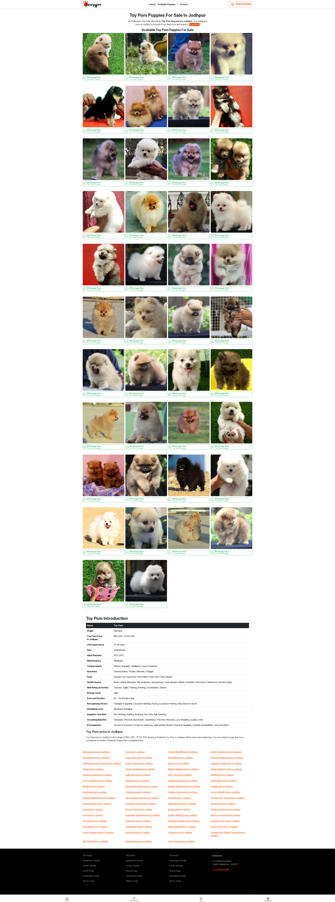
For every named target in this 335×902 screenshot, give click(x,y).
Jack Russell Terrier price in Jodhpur (142, 798)
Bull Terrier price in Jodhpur (95, 841)
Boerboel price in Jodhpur (95, 792)
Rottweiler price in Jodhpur (180, 757)
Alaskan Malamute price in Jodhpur (99, 798)
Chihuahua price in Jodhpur (138, 792)
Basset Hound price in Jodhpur (97, 775)
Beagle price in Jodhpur (94, 786)
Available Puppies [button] (167, 4)
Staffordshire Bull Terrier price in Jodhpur (102, 763)
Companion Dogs (91, 876)
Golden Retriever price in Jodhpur (226, 769)
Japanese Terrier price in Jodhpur (226, 763)
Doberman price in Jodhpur (138, 821)
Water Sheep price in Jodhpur (182, 826)
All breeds (87, 855)
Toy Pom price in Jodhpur (95, 821)
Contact (184, 4)
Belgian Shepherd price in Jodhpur (184, 786)
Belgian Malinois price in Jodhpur (183, 769)
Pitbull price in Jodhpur (93, 769)
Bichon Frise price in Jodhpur (139, 809)
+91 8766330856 (220, 869)
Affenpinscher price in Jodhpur (97, 803)
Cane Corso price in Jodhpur (181, 841)
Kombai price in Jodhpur (179, 809)
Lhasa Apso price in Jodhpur (138, 757)
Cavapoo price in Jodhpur (180, 832)
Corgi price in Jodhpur (93, 815)
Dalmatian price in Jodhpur (95, 826)
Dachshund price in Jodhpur (138, 841)
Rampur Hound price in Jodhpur (225, 815)
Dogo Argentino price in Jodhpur (98, 832)
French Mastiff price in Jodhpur (225, 792)
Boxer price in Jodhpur (178, 763)
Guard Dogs (88, 870)
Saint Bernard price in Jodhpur (182, 803)
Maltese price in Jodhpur (222, 775)
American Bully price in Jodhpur (225, 809)
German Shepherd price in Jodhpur (227, 757)
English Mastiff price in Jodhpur (182, 815)
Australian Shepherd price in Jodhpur (142, 815)
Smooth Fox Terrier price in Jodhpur (227, 798)
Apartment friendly (91, 860)
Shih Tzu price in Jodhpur (180, 775)
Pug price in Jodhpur (135, 752)
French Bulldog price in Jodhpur (97, 780)
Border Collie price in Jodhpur (139, 763)
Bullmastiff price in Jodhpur (138, 775)
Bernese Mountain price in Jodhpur (141, 786)
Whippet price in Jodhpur (179, 798)
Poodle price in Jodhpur (222, 786)
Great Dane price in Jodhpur (224, 780)
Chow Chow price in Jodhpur (224, 826)
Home (152, 4)
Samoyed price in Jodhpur (137, 832)
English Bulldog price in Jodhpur (183, 780)
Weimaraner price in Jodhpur (96, 752)
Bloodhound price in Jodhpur (96, 757)
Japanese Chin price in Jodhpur (225, 821)
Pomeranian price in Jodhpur (138, 826)
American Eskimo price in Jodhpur (184, 821)
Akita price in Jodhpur (93, 809)
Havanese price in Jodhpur (223, 803)
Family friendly (89, 865)
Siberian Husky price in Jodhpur (183, 792)
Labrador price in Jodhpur (137, 780)
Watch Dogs (88, 881)
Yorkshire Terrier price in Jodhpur (140, 803)
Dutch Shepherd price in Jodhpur (226, 752)
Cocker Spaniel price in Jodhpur (140, 769)
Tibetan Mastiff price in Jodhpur (183, 752)
